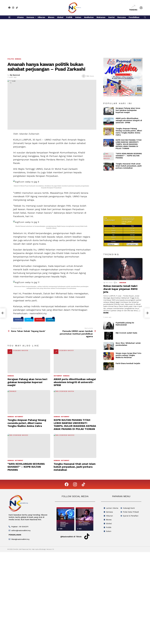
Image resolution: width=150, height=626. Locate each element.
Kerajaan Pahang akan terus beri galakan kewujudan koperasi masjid (27, 382)
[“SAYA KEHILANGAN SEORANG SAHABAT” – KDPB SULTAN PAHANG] (29, 446)
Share (10, 83)
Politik (69, 17)
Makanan (101, 17)
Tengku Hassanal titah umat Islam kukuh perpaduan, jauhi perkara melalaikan (75, 466)
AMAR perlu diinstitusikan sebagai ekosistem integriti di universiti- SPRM (75, 382)
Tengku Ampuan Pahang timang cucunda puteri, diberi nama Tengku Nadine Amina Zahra (27, 423)
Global (60, 17)
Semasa (30, 17)
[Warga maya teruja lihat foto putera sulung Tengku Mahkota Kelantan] (108, 356)
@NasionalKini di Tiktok (71, 537)
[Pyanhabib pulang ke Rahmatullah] (108, 325)
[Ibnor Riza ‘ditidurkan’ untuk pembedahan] (108, 346)
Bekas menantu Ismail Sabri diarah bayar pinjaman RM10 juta (120, 288)
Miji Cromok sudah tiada (126, 333)
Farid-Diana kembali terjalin (128, 363)
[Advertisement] (75, 36)
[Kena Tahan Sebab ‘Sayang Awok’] (3, 313)
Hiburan (41, 17)
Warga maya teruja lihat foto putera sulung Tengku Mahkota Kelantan (128, 355)
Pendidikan (134, 17)
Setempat (58, 376)
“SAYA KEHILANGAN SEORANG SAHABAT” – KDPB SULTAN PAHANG (26, 466)
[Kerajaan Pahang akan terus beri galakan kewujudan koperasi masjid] (29, 361)
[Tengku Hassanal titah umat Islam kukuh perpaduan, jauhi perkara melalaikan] (75, 446)
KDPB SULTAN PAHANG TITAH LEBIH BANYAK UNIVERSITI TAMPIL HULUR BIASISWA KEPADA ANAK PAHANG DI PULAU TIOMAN (75, 424)
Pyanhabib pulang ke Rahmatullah (125, 324)
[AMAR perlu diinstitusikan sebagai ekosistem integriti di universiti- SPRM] (75, 361)
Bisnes (51, 17)
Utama (20, 17)
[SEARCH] (145, 17)
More (106, 313)
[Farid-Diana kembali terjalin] (108, 366)
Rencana (121, 17)
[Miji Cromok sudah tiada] (108, 336)
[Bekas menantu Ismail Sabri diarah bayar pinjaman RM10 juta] (122, 269)
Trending (133, 10)
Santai (111, 17)
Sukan (78, 17)
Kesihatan (89, 17)
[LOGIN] (141, 7)
